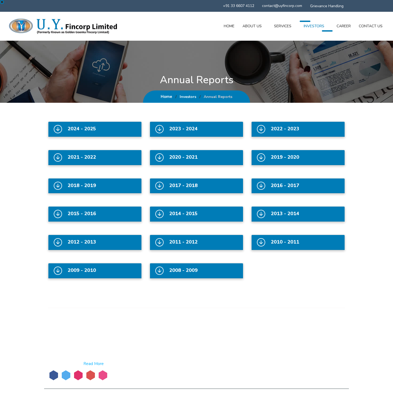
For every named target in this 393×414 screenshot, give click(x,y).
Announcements (219, 359)
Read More (93, 363)
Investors (314, 26)
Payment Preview (219, 366)
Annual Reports (167, 347)
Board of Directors (220, 333)
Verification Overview (172, 361)
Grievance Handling (327, 6)
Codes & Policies (168, 354)
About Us (252, 26)
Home (229, 26)
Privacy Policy (259, 400)
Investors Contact (294, 400)
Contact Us (371, 26)
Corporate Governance (211, 350)
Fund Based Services (222, 340)
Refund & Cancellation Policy (174, 400)
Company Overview (170, 333)
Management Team (170, 340)
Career (344, 26)
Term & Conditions (223, 400)
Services (282, 26)
